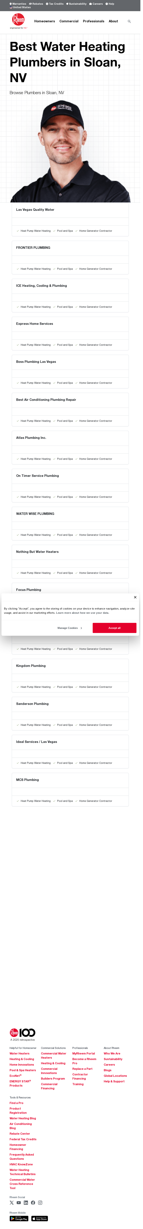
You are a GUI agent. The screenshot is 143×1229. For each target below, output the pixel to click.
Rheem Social (17, 1197)
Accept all (114, 627)
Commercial (68, 21)
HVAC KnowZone (21, 1164)
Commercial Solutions (53, 1047)
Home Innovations (22, 1064)
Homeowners (44, 21)
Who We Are (112, 1053)
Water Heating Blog (23, 1118)
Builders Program (53, 1078)
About (113, 21)
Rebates (37, 3)
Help (111, 3)
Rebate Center (20, 1133)
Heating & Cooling (22, 1059)
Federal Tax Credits (23, 1139)
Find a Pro (16, 1103)
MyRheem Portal (83, 1053)
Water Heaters (19, 1053)
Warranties (19, 3)
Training (78, 1084)
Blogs (107, 1070)
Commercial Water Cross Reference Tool (22, 1184)
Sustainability (77, 3)
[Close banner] (135, 597)
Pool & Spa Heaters (23, 1070)
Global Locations (115, 1075)
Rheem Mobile (18, 1212)
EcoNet (16, 1075)
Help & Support (114, 1081)
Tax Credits (56, 3)
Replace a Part (82, 1069)
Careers (98, 3)
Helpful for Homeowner (23, 1047)
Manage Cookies (68, 627)
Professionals (93, 21)
